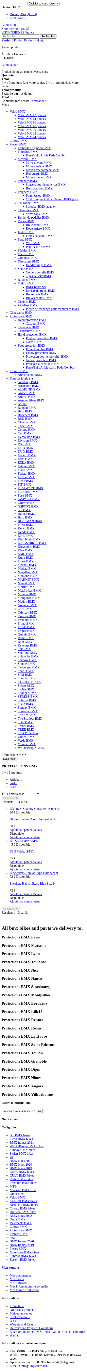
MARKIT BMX (28, 579)
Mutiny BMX (26, 601)
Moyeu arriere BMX (39, 166)
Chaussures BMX (21, 312)
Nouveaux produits (22, 1309)
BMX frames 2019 (22, 1245)
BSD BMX (25, 418)
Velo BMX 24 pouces (32, 137)
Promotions (17, 1306)
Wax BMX (33, 243)
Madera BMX (27, 568)
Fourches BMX (28, 151)
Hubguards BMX (37, 173)
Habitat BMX (26, 513)
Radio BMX (26, 638)
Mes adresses (18, 1282)
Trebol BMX (26, 726)
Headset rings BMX (39, 265)
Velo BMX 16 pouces (32, 122)
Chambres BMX (28, 210)
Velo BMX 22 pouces (32, 133)
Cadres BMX (18, 140)
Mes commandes (20, 1275)
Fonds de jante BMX (39, 236)
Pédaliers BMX (28, 305)
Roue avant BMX (37, 225)
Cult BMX (25, 433)
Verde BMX (26, 740)
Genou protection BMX (41, 360)
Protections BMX (21, 316)
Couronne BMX (28, 203)
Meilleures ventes (21, 1313)
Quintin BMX (27, 634)
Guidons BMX (27, 257)
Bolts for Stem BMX (39, 188)
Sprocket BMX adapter (41, 206)
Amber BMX (26, 393)
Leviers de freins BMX (40, 290)
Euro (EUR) (17, 18)
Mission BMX (27, 594)
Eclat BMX (25, 459)
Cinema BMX (27, 422)
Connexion (9, 24)
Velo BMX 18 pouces (32, 126)
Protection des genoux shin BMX (47, 356)
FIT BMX (24, 484)
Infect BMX (25, 524)
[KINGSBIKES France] (18, 32)
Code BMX (25, 426)
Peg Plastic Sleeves (38, 246)
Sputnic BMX (27, 678)
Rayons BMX (27, 279)
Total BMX (25, 722)
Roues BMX (26, 221)
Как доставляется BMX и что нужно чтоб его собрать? (47, 1331)
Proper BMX (26, 630)
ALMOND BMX (29, 389)
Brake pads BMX (37, 294)
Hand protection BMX (32, 334)
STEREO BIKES (29, 682)
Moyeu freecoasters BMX (42, 170)
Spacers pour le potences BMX (46, 184)
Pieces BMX (18, 144)
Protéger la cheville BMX (42, 364)
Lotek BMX (26, 561)
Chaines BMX (27, 301)
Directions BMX (28, 261)
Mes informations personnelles (29, 1286)
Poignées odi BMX (38, 195)
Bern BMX (25, 411)
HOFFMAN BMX (30, 521)
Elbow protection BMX (41, 353)
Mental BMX (26, 583)
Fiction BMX (26, 477)
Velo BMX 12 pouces (32, 115)
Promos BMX (19, 371)
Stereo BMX (26, 685)
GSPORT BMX (28, 506)
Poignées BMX (28, 192)
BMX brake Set (36, 287)
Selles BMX (26, 268)
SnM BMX (25, 674)
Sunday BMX (27, 707)
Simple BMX (26, 663)
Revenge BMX (27, 645)
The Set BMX (27, 715)
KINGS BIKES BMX (32, 543)
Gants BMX (34, 342)
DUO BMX (25, 451)
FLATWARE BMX (30, 488)
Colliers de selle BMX (40, 272)
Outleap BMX (27, 616)
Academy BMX (28, 382)
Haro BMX (25, 517)
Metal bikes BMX (29, 590)
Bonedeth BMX (28, 415)
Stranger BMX (27, 693)
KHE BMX (25, 535)
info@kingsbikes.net (34, 1366)
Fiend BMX (25, 481)
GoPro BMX (26, 502)
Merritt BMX (26, 587)
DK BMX (24, 444)
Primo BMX (26, 623)
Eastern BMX (27, 455)
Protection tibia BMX (39, 349)
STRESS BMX (28, 696)
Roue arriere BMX (38, 228)
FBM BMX (25, 470)
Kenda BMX (26, 532)
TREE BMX (26, 729)
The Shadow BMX (30, 718)
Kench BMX (26, 528)
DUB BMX (25, 448)
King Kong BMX (29, 539)
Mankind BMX (28, 576)
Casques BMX (35, 323)
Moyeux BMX (27, 159)
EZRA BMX (26, 462)
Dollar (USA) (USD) (23, 14)
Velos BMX (17, 111)
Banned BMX (27, 407)
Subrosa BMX (27, 700)
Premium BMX (28, 620)
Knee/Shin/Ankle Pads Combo (45, 155)
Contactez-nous (20, 1317)
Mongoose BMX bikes (24, 1252)
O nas (13, 1320)
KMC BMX (26, 554)
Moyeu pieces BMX (39, 177)
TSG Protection (28, 733)
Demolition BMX (29, 437)
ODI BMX (25, 609)
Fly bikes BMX (28, 492)
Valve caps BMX (37, 214)
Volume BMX (27, 744)
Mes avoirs (17, 1279)
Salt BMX (24, 649)
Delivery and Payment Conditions (31, 1328)
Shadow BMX (27, 660)
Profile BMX (26, 627)
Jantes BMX (26, 232)
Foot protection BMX (32, 345)
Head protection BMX (32, 320)
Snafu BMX (26, 671)
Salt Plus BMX (27, 652)
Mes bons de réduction (24, 1290)
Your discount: (14, 28)
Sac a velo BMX (28, 327)
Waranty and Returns (23, 1324)
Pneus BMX (26, 254)
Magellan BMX (28, 572)
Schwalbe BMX (28, 656)
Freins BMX (26, 283)
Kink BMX (25, 550)
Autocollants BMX (30, 374)
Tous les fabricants (21, 378)
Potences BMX (27, 181)
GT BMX (24, 510)
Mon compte (10, 1267)
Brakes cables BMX (39, 298)
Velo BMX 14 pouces (32, 118)
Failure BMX (26, 466)
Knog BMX (25, 557)
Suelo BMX (25, 704)
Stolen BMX (26, 689)
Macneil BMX (27, 565)
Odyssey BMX (27, 612)
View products (12, 1237)
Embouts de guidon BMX (34, 148)
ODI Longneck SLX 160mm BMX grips (52, 199)
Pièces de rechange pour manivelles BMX (53, 309)
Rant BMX (25, 641)
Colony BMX (27, 429)
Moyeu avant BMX (38, 162)
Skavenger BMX (29, 667)
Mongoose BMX (29, 598)
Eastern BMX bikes (22, 1259)
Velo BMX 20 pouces (32, 129)
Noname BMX (27, 605)
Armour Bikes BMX (31, 400)
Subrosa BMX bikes (23, 1256)
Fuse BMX (25, 495)
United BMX (26, 737)
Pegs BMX (25, 239)
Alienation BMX (28, 385)
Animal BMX (27, 396)
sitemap (14, 1335)
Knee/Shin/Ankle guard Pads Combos (50, 367)
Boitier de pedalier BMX (34, 217)
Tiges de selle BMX (38, 276)
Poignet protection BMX (41, 338)
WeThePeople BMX (31, 747)
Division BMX (27, 440)
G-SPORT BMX (29, 499)
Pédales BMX (27, 250)
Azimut (22, 404)
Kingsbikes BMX (29, 546)
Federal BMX (27, 473)
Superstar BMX (28, 711)
